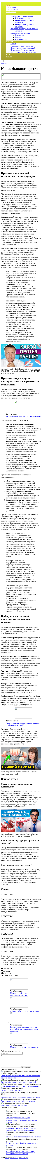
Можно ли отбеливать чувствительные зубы (19, 994)
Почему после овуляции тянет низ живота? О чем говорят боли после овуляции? (24, 1029)
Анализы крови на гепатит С (12, 1091)
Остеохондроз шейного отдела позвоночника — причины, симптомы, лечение (21, 1120)
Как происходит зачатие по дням (14, 1105)
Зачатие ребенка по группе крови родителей (18, 1082)
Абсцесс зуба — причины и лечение (24, 1011)
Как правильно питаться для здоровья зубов (23, 416)
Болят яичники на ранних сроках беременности (20, 1086)
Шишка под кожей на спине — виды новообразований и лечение (20, 1153)
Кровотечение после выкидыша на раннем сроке (20, 1097)
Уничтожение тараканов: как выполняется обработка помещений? (22, 724)
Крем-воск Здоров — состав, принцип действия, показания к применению (21, 1129)
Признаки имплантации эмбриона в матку (18, 1101)
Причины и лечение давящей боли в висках (23, 1137)
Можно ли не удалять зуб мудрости (24, 1047)
